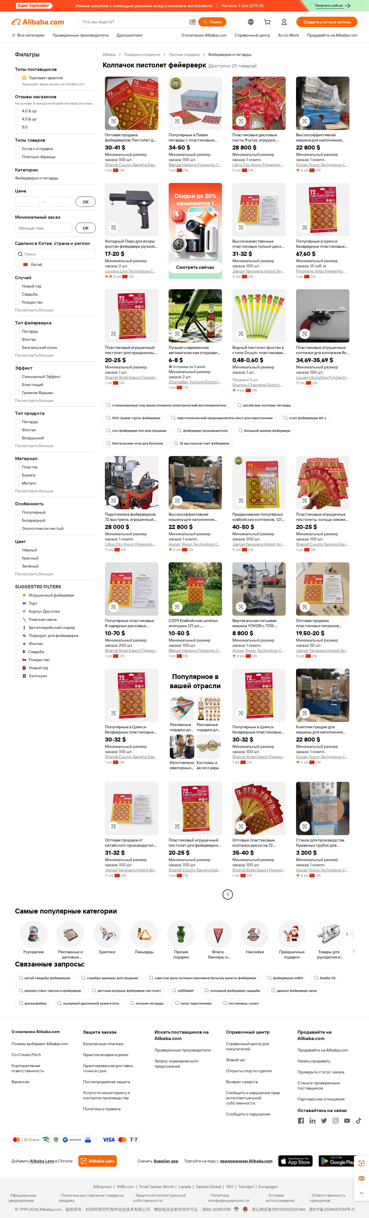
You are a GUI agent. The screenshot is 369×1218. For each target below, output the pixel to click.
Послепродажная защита (106, 1081)
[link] (361, 1163)
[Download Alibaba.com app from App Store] (295, 1161)
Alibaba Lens (42, 1161)
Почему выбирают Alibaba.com (40, 1043)
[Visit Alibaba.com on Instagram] (335, 1120)
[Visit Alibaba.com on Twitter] (324, 1120)
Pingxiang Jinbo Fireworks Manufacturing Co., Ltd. (322, 271)
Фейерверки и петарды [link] (230, 54)
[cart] (268, 22)
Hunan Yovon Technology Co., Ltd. (322, 164)
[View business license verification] (236, 1209)
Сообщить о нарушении (248, 1114)
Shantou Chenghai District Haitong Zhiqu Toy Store (259, 385)
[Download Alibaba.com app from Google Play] (338, 1161)
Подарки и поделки (142, 54)
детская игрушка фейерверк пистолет (129, 991)
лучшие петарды (150, 1003)
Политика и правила (102, 1109)
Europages (268, 1186)
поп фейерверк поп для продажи (139, 431)
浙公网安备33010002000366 (279, 1209)
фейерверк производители (205, 431)
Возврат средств (242, 1081)
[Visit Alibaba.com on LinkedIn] (312, 1120)
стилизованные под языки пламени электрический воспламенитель (169, 405)
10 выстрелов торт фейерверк (204, 443)
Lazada (184, 1186)
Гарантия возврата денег (106, 1054)
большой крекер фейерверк (267, 431)
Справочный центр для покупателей (247, 1046)
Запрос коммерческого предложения (176, 1063)
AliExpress (102, 1186)
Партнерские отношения (321, 1099)
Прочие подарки (184, 54)
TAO (229, 1186)
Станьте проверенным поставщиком (319, 1085)
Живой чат (235, 1060)
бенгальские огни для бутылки (137, 443)
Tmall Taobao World (156, 1186)
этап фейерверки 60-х (307, 418)
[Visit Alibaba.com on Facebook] (301, 1120)
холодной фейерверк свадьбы (235, 991)
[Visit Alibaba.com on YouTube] (347, 1120)
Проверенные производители (183, 1050)
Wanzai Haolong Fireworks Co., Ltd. (195, 164)
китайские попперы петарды (267, 405)
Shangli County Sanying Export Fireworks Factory (131, 164)
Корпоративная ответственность (28, 1068)
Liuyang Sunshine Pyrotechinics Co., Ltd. (322, 377)
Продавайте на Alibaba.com (323, 1050)
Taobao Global (208, 1186)
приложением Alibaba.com (246, 1161)
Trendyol (246, 1186)
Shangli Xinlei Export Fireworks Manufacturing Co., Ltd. (131, 377)
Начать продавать (314, 1061)
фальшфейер (35, 1003)
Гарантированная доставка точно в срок (108, 1068)
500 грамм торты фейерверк (136, 418)
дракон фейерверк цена (297, 991)
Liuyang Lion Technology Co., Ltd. (131, 271)
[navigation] (55, 475)
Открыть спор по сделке (249, 1070)
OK (86, 201)
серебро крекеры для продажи (112, 978)
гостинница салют (243, 1003)
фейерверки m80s (288, 978)
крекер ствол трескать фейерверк (53, 991)
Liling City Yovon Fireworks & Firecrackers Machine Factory (259, 164)
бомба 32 (328, 978)
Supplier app (166, 1161)
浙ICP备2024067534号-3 (331, 1209)
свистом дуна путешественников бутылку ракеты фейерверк (205, 978)
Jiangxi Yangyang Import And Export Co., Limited (259, 271)
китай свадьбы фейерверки (47, 978)
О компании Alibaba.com (36, 1031)
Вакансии (20, 1081)
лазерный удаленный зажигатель (91, 1003)
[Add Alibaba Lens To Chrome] (97, 1161)
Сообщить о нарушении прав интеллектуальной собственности (253, 1097)
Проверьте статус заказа (321, 1072)
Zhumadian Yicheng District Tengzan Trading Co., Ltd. (195, 382)
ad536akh (186, 991)
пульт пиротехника (196, 1003)
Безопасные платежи (103, 1043)
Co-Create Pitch (26, 1054)
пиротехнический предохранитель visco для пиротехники (224, 418)
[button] (192, 21)
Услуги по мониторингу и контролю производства (106, 1095)
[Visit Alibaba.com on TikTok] (358, 1120)
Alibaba (109, 54)
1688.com (125, 1186)
